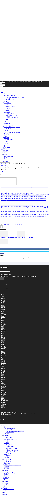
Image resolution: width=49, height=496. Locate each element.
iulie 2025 (2, 302)
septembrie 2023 (3, 316)
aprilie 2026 (2, 296)
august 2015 (3, 379)
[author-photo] (1, 228)
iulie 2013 (2, 395)
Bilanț (5, 158)
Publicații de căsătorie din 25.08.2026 (6, 274)
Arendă (7, 119)
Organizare (4, 427)
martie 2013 (2, 398)
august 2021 (3, 332)
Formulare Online (17, 81)
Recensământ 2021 (5, 145)
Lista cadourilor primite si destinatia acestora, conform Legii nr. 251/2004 (15, 97)
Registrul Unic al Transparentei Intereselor (9, 473)
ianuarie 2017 (3, 368)
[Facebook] (1, 175)
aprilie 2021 (2, 335)
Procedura (8, 116)
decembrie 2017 (3, 361)
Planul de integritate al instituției (10, 99)
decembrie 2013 (3, 392)
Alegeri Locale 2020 (5, 148)
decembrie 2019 (3, 345)
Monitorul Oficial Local (4, 155)
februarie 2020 (3, 344)
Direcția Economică (6, 110)
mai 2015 (2, 381)
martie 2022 (2, 328)
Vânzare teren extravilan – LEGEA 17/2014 (11, 115)
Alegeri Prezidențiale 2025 (6, 147)
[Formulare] (2, 279)
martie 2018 (2, 359)
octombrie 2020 (3, 339)
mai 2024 (2, 311)
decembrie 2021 (3, 330)
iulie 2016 (2, 372)
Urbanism (5, 121)
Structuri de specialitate (6, 102)
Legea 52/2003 (6, 471)
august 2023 (3, 317)
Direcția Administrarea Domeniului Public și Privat (10, 106)
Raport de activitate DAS (9, 438)
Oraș (2, 149)
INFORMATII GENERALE (10, 113)
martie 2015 (2, 382)
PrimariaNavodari (2, 171)
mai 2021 (2, 334)
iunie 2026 (2, 295)
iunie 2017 (2, 365)
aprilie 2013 (2, 397)
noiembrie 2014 (3, 385)
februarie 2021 (3, 336)
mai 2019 (2, 350)
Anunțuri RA (8, 447)
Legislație (4, 93)
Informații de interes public (6, 131)
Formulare (7, 107)
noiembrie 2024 (3, 307)
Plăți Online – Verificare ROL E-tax (7, 493)
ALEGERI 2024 (5, 146)
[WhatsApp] (9, 175)
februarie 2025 (3, 305)
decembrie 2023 (3, 314)
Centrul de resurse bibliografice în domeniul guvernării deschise (12, 132)
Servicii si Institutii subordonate (7, 126)
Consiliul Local (4, 163)
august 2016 (3, 371)
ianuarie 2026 (3, 298)
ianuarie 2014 (3, 391)
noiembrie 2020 (3, 338)
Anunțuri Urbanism (8, 122)
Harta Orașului (5, 484)
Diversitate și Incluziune (9, 104)
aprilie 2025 (2, 304)
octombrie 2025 (3, 300)
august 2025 (3, 301)
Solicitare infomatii (6, 133)
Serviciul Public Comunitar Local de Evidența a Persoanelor (12, 127)
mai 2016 (2, 373)
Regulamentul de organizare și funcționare (9, 95)
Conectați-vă (47, 249)
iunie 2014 (2, 388)
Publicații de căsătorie (8, 128)
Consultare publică (6, 138)
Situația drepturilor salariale (7, 135)
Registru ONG (6, 140)
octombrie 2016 (3, 370)
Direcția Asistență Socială (7, 103)
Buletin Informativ (6, 134)
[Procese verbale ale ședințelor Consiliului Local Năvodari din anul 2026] (4, 244)
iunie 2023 (2, 318)
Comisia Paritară (6, 124)
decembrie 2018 (3, 353)
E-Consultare (6, 141)
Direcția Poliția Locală (7, 123)
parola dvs (6, 82)
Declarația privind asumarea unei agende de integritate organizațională (15, 98)
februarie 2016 (3, 375)
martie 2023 (2, 320)
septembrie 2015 (3, 378)
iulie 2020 (2, 341)
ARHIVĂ (4, 159)
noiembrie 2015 (3, 377)
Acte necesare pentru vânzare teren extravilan (13, 117)
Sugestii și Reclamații (5, 154)
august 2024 (3, 309)
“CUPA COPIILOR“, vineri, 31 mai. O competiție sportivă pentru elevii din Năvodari (14, 224)
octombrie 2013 (3, 393)
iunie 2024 (2, 310)
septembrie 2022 (3, 324)
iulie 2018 (2, 356)
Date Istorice (4, 482)
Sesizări (15, 81)
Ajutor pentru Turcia (6, 142)
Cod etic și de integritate (9, 96)
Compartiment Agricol (7, 112)
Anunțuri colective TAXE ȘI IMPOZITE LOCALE (7, 275)
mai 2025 (2, 303)
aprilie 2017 (2, 366)
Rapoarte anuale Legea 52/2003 (8, 139)
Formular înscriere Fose (6, 144)
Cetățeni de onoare (5, 150)
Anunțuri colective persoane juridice (6, 414)
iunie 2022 (2, 326)
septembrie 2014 (3, 386)
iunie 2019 (2, 349)
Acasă (1, 163)
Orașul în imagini (5, 151)
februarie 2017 (3, 367)
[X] (4, 175)
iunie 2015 (2, 380)
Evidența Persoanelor (8, 460)
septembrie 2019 (3, 347)
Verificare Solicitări (12, 81)
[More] (11, 175)
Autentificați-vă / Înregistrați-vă (4, 81)
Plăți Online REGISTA (6, 161)
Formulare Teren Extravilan (10, 449)
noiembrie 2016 (3, 369)
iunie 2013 (2, 396)
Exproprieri (7, 109)
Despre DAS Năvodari (8, 436)
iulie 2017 (2, 364)
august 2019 (3, 348)
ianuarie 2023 (3, 321)
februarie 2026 (3, 297)
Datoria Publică (6, 157)
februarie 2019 (3, 352)
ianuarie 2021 (3, 337)
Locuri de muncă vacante (7, 100)
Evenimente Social (8, 105)
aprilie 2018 (2, 358)
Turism (4, 152)
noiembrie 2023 (3, 315)
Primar (2, 92)
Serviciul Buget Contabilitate (9, 111)
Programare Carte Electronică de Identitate (30, 81)
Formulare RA (9, 114)
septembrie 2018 (3, 355)
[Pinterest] (6, 175)
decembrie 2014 (3, 384)
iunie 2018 (2, 357)
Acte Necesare (9, 120)
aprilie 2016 (2, 374)
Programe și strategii (5, 101)
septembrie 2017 (3, 363)
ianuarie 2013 (3, 399)
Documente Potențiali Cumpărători (11, 451)
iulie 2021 (2, 333)
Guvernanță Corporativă (7, 130)
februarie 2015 (3, 383)
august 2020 (3, 340)
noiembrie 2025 (3, 299)
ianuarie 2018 (3, 360)
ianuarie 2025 (3, 306)
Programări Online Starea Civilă (23, 81)
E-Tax (9, 81)
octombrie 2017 (3, 362)
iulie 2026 (2, 294)
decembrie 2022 (3, 322)
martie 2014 (2, 390)
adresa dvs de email (7, 85)
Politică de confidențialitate (2, 84)
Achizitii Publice (6, 136)
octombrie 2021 (3, 331)
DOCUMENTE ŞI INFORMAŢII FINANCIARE (8, 156)
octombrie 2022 (3, 323)
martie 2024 (2, 312)
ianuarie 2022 (3, 329)
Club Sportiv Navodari (7, 462)
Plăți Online (2, 160)
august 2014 (3, 387)
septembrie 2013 (3, 394)
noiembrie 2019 (3, 346)
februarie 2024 (3, 313)
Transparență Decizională (6, 137)
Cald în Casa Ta (6, 143)
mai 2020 (2, 342)
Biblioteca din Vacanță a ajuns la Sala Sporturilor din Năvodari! (9, 412)
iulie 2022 (2, 325)
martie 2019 (2, 351)
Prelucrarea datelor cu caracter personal (8, 125)
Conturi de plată (8, 108)
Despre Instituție (3, 425)
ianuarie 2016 (3, 376)
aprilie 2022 (2, 327)
